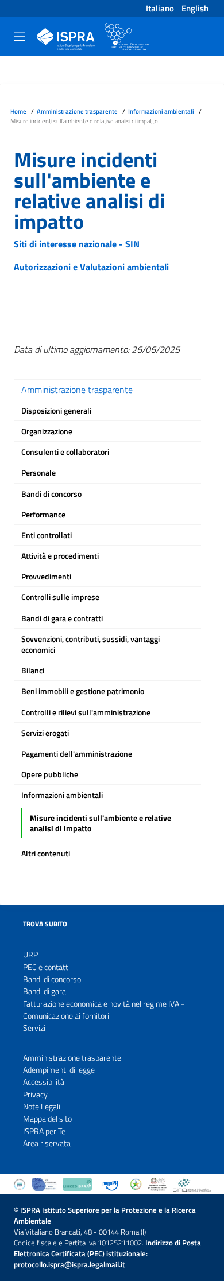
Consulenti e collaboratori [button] (65, 452)
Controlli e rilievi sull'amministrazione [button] (85, 712)
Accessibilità (43, 1082)
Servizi (34, 1028)
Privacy (35, 1095)
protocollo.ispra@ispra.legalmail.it (69, 1264)
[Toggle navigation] (19, 37)
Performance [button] (43, 514)
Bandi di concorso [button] (51, 494)
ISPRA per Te (44, 1132)
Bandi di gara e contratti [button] (62, 618)
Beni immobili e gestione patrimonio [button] (82, 691)
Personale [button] (38, 472)
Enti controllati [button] (46, 535)
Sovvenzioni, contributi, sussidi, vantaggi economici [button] (90, 644)
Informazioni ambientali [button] (62, 795)
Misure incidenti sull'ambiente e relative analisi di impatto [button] (100, 823)
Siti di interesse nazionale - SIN (77, 244)
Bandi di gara (44, 992)
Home (18, 111)
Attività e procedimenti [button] (60, 556)
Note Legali (41, 1107)
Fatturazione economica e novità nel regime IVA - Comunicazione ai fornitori (103, 1010)
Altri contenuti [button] (45, 853)
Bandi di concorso (52, 980)
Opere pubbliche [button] (49, 774)
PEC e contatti (46, 967)
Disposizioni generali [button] (56, 410)
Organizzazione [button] (46, 431)
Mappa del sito (47, 1119)
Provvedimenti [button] (46, 576)
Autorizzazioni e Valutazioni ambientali (91, 267)
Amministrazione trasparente (77, 111)
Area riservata (47, 1144)
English (194, 8)
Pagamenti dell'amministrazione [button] (76, 753)
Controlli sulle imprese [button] (60, 597)
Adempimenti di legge (59, 1070)
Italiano (160, 8)
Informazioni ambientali (161, 111)
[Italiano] (88, 36)
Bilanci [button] (32, 670)
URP (30, 955)
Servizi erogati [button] (45, 733)
